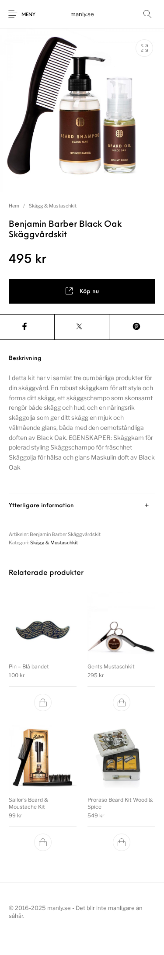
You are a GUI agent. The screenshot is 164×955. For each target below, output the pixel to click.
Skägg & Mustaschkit (53, 206)
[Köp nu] (43, 702)
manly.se (82, 13)
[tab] (82, 420)
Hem (14, 206)
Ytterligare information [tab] (41, 506)
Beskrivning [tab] (25, 358)
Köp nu (89, 291)
